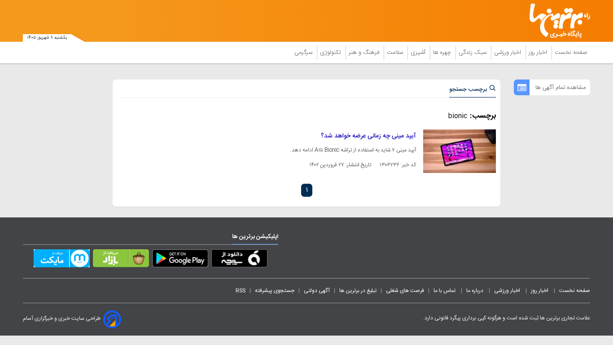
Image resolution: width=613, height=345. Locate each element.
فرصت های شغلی (405, 290)
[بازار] (121, 260)
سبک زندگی (473, 53)
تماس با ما (445, 290)
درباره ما (475, 290)
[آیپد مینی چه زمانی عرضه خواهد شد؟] (459, 151)
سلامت (396, 53)
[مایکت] (62, 260)
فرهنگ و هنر (365, 53)
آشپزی (419, 53)
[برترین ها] (556, 21)
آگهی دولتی (317, 290)
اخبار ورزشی (508, 53)
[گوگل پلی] (180, 260)
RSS (240, 290)
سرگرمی (304, 53)
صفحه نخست (571, 53)
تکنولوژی (331, 53)
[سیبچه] (239, 260)
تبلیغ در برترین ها (358, 290)
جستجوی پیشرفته (274, 290)
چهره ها (443, 53)
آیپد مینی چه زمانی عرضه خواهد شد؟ (368, 136)
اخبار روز (539, 53)
